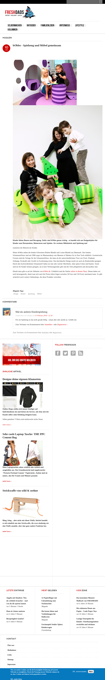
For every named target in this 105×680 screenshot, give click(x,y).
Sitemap (10, 660)
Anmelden (48, 324)
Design (15, 294)
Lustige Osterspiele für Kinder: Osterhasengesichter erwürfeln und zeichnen (87, 621)
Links (9, 655)
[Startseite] (20, 12)
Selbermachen (15, 25)
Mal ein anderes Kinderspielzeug (31, 311)
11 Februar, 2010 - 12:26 (43, 315)
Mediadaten (11, 650)
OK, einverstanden (79, 671)
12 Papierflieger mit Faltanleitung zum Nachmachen (49, 601)
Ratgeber (31, 25)
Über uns (10, 645)
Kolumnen (12, 29)
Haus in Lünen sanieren (15, 611)
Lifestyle (79, 25)
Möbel (39, 294)
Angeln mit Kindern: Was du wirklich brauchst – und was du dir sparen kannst (17, 601)
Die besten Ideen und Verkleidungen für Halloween (49, 614)
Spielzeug (31, 294)
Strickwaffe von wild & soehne (20, 490)
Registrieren (61, 324)
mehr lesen (6, 425)
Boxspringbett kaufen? (15, 619)
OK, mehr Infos (16, 679)
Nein (91, 671)
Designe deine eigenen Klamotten (22, 379)
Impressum (11, 664)
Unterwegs (64, 25)
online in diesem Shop (79, 271)
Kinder (23, 294)
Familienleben (47, 25)
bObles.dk (46, 271)
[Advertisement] (70, 9)
